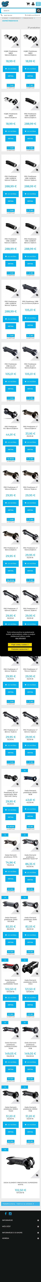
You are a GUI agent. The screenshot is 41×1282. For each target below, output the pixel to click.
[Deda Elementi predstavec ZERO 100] (30, 905)
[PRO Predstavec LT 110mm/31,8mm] (30, 414)
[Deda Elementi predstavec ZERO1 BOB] (30, 778)
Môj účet (6, 1226)
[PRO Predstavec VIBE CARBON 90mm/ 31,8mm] (11, 289)
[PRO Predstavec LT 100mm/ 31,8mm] (30, 475)
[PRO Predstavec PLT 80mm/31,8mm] (11, 414)
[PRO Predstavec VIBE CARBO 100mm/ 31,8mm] (11, 226)
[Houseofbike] (12, 4)
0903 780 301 (8, 15)
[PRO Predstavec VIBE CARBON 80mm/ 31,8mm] (30, 226)
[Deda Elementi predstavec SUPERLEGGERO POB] (30, 1030)
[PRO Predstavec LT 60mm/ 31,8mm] (11, 656)
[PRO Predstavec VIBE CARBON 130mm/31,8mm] (30, 101)
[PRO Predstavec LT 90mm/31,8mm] (11, 535)
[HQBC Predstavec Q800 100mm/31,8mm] (11, 101)
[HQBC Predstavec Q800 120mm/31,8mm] (30, 39)
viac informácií (20, 638)
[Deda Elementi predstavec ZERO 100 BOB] (11, 905)
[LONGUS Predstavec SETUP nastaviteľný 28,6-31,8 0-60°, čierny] (11, 778)
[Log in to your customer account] (33, 4)
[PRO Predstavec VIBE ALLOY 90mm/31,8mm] (30, 351)
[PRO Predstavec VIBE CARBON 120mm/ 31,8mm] (11, 164)
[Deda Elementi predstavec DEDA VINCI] (30, 967)
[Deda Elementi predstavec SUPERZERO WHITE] (20, 1163)
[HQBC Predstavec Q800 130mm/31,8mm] (11, 39)
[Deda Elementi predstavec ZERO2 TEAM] (11, 1095)
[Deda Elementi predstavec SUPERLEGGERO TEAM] (11, 1030)
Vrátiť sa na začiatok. (25, 1204)
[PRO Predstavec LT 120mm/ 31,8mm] (11, 596)
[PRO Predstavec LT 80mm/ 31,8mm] (11, 717)
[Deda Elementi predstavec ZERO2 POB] (30, 1095)
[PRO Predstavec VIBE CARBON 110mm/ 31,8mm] (30, 164)
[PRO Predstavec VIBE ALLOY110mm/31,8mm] (30, 289)
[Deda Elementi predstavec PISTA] (11, 842)
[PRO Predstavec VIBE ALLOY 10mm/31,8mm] (11, 351)
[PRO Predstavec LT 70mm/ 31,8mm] (30, 656)
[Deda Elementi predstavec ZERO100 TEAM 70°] (30, 842)
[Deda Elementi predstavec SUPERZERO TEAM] (11, 967)
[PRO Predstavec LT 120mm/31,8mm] (11, 475)
